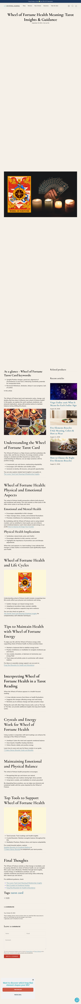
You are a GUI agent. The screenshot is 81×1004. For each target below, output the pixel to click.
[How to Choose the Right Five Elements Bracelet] (63, 447)
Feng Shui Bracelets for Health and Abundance (19, 665)
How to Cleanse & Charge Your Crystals (21, 527)
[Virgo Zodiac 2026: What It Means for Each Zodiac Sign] (63, 391)
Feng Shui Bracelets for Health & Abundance (20, 888)
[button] (24, 6)
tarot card (17, 893)
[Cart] (76, 6)
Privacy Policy (29, 951)
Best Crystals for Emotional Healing (18, 885)
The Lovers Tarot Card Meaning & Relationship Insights (21, 474)
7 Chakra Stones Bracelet (12, 849)
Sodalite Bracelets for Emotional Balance (17, 847)
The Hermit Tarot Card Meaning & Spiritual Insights (20, 614)
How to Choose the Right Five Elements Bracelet (62, 459)
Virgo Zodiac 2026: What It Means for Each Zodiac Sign (63, 404)
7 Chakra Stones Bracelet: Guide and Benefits (18, 750)
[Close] (33, 980)
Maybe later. (18, 994)
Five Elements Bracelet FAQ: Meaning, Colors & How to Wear (62, 430)
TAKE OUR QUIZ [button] (18, 989)
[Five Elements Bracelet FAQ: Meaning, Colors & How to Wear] (63, 417)
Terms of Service (37, 951)
